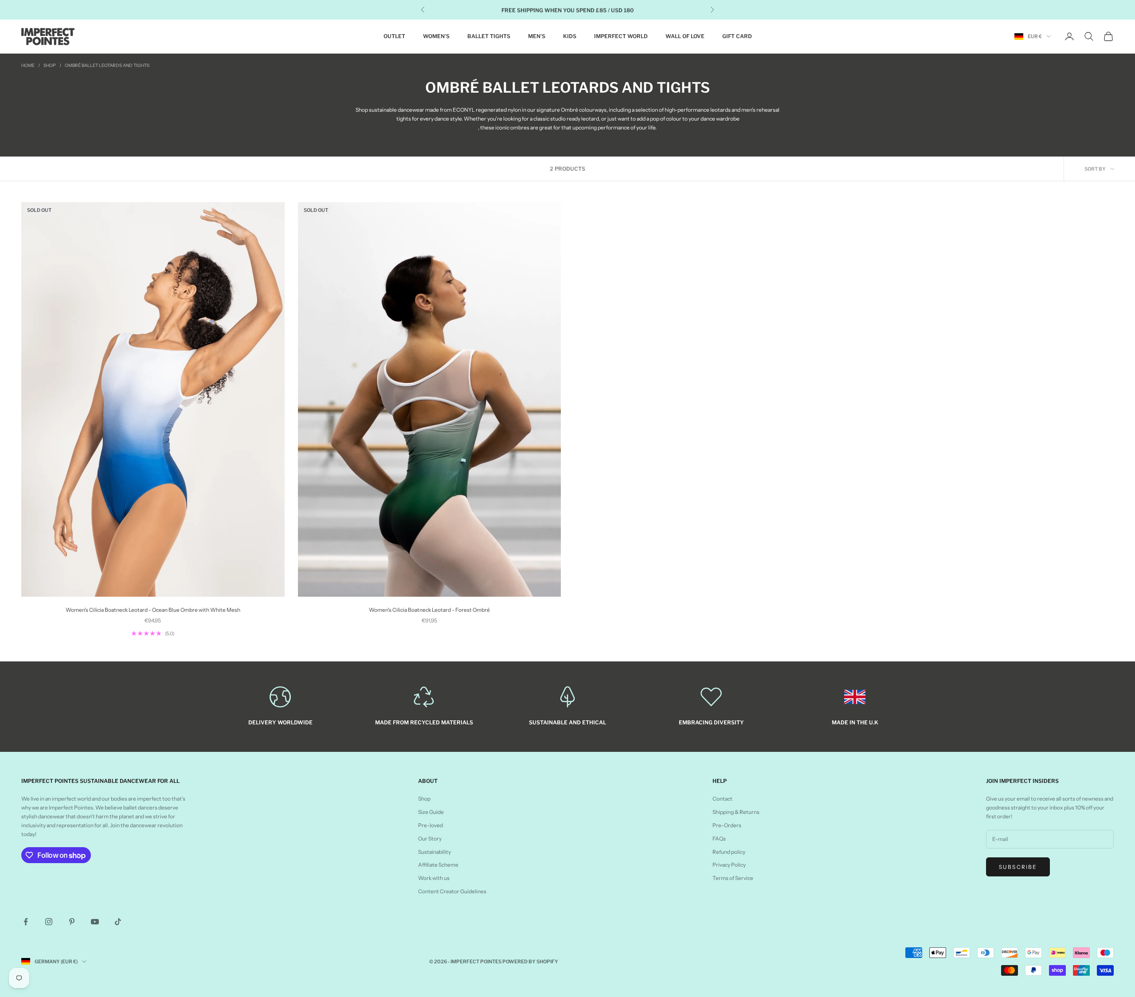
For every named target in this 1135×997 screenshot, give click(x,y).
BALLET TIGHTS (488, 36)
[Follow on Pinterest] (71, 921)
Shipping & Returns (735, 812)
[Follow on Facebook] (25, 921)
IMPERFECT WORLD (621, 36)
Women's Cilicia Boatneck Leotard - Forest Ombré (429, 609)
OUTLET (394, 36)
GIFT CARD (737, 36)
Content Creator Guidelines (452, 891)
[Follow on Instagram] (48, 921)
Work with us (434, 878)
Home (28, 65)
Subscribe (1018, 867)
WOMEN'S (436, 36)
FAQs (719, 838)
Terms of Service (732, 878)
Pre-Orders (726, 825)
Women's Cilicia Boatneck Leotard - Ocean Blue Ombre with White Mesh (153, 609)
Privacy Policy (729, 864)
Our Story (430, 838)
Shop (49, 65)
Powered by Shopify (530, 961)
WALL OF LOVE (684, 36)
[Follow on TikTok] (118, 921)
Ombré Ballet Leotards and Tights (107, 65)
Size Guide (431, 812)
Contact (722, 798)
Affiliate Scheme (438, 864)
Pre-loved (430, 825)
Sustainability (434, 851)
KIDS (569, 36)
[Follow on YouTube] (94, 921)
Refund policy (728, 851)
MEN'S (536, 36)
